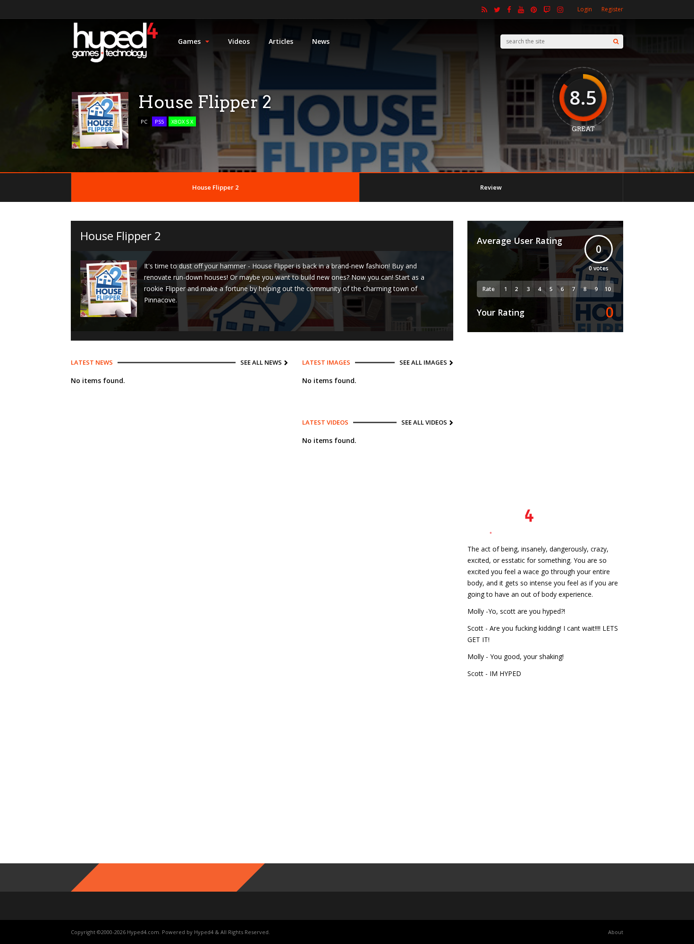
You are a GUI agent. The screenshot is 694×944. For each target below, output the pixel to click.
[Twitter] (497, 9)
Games (189, 41)
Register (612, 9)
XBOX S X (182, 121)
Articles (281, 41)
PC (144, 121)
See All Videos (424, 422)
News (321, 41)
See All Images (423, 362)
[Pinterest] (534, 9)
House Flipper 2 (215, 187)
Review (491, 187)
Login (584, 9)
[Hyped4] (115, 62)
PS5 (159, 121)
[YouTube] (521, 9)
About (615, 932)
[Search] (616, 41)
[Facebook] (509, 9)
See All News (261, 362)
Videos (239, 41)
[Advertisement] (545, 405)
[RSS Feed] (484, 9)
